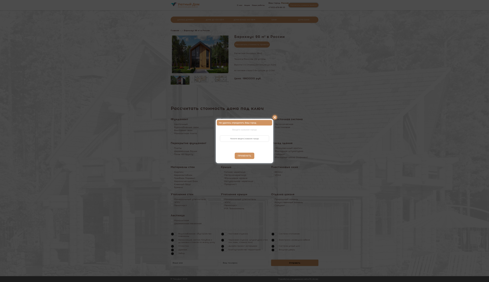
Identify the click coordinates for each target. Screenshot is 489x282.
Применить (244, 156)
